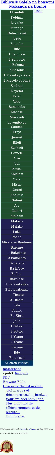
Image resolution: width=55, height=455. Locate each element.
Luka (17, 231)
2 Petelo (17, 331)
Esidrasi (17, 85)
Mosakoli (17, 117)
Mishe (17, 184)
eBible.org (33, 429)
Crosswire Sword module (23, 386)
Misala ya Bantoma (17, 242)
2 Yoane (17, 342)
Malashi (17, 216)
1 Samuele (17, 54)
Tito (17, 305)
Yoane (16, 237)
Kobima (17, 17)
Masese (17, 112)
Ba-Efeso (17, 268)
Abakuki (16, 195)
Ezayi (17, 132)
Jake (16, 321)
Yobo (17, 101)
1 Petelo (17, 326)
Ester (17, 96)
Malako (17, 226)
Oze (17, 158)
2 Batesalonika (16, 289)
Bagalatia (16, 263)
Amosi (17, 168)
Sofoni (17, 200)
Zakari (17, 210)
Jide (17, 352)
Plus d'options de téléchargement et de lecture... (23, 408)
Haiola (23, 429)
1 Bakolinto (17, 252)
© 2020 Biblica (17, 363)
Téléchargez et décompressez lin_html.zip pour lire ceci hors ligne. (27, 395)
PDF (6, 377)
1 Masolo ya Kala (16, 75)
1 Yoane (17, 336)
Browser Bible (14, 381)
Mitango (16, 28)
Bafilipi (16, 273)
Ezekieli (17, 147)
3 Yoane (17, 347)
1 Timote (17, 294)
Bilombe (16, 43)
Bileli (17, 142)
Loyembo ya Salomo (16, 124)
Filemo (16, 310)
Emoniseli (17, 357)
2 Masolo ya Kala (16, 80)
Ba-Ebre (16, 315)
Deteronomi (17, 33)
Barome (17, 247)
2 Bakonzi (17, 70)
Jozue (17, 38)
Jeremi (17, 137)
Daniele (17, 153)
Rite (17, 49)
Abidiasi (17, 174)
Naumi (17, 189)
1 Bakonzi (17, 64)
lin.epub (21, 373)
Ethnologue (15, 416)
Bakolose (17, 279)
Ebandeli (17, 12)
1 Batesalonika (16, 284)
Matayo (17, 221)
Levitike (17, 22)
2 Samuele (17, 59)
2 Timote (17, 300)
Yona (17, 179)
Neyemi (17, 91)
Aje (16, 205)
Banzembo (17, 106)
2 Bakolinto (17, 258)
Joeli (16, 163)
